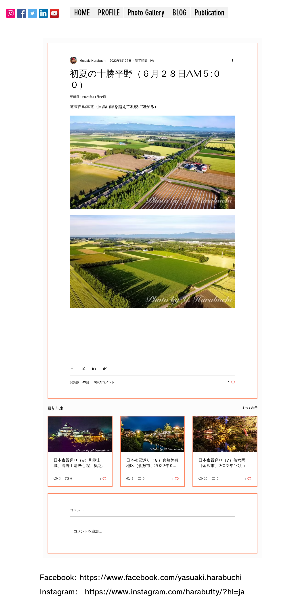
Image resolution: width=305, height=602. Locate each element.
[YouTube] (54, 13)
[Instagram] (10, 13)
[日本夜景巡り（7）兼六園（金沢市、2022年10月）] (225, 434)
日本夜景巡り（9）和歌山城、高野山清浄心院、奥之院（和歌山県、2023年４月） (80, 463)
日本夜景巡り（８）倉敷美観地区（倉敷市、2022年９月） (152, 463)
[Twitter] (32, 13)
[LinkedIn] (43, 13)
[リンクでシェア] (105, 368)
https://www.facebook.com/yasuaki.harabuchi (160, 577)
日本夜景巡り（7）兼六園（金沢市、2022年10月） (222, 463)
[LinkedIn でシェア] (94, 368)
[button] (145, 12)
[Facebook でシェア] (72, 368)
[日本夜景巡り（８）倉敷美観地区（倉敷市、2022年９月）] (152, 434)
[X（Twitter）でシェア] (83, 368)
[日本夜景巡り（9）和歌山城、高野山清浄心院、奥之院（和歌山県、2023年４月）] (80, 434)
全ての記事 (55, 29)
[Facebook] (21, 13)
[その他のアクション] (232, 60)
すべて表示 (249, 408)
